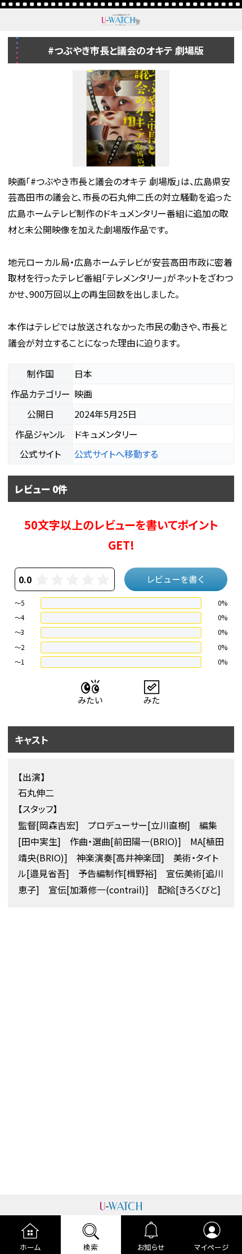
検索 (90, 1247)
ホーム (30, 1247)
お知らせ (151, 1247)
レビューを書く (175, 579)
